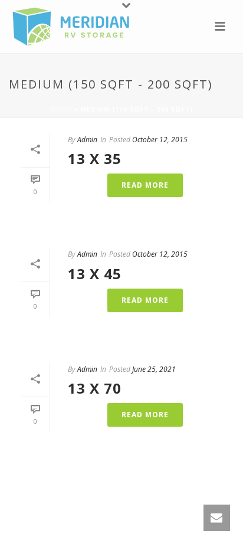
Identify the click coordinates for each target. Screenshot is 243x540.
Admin (87, 140)
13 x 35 (94, 158)
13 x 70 (94, 388)
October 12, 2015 (160, 140)
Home (61, 109)
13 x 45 (94, 273)
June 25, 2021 (154, 369)
